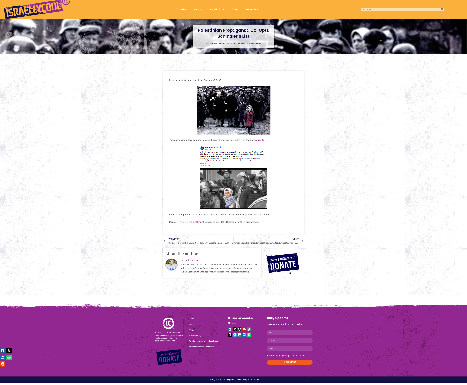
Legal (191, 324)
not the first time (193, 221)
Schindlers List (256, 43)
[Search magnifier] (442, 9)
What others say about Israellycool (204, 341)
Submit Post (182, 9)
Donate (235, 9)
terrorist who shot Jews (207, 214)
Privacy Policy (195, 335)
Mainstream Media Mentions (201, 347)
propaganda (257, 139)
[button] (2, 350)
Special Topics (215, 9)
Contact (192, 330)
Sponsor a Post (251, 9)
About (196, 9)
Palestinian (245, 43)
